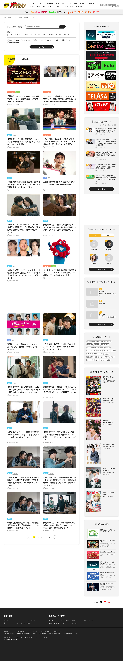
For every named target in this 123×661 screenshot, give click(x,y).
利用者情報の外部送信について (70, 633)
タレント (51, 6)
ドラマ (40, 3)
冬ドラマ (89, 360)
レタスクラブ (38, 637)
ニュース (32, 3)
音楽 (63, 3)
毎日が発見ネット (8, 637)
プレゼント (79, 6)
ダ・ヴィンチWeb (29, 637)
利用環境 (35, 633)
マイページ (13, 631)
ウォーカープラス (18, 637)
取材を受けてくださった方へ (23, 633)
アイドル (37, 35)
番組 (44, 6)
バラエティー (49, 3)
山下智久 (89, 353)
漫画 (57, 6)
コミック (91, 3)
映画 (57, 3)
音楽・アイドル (88, 620)
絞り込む (41, 47)
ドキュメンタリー (20, 623)
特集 (38, 6)
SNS (14, 266)
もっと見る (101, 189)
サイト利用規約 (42, 633)
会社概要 (6, 631)
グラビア (83, 3)
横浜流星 (89, 344)
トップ (32, 6)
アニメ (45, 35)
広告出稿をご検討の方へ (9, 633)
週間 (108, 235)
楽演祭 (45, 637)
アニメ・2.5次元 (72, 3)
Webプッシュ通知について (55, 633)
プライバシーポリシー (46, 631)
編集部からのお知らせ (58, 631)
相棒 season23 (105, 344)
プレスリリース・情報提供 (32, 631)
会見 (49, 178)
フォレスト (106, 350)
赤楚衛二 (107, 347)
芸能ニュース (11, 17)
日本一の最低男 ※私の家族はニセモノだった (99, 341)
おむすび (107, 353)
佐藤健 (108, 360)
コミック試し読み (67, 6)
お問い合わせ (21, 631)
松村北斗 (99, 350)
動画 (13, 340)
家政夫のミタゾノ (98, 353)
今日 (95, 235)
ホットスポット (91, 350)
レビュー (15, 135)
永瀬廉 (113, 350)
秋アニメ (102, 360)
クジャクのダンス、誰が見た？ (95, 347)
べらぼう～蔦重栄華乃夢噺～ (106, 356)
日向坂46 (96, 360)
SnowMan (96, 344)
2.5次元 (51, 35)
